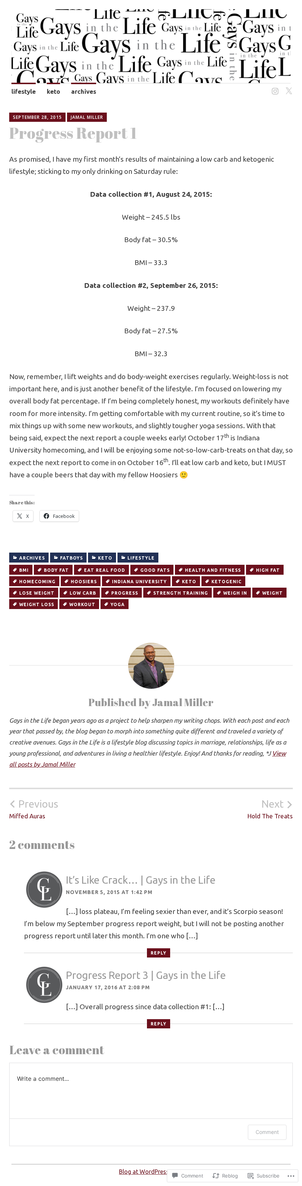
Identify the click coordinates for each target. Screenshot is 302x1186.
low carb (83, 593)
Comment (267, 1132)
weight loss (36, 604)
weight (272, 593)
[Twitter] (287, 87)
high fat (268, 570)
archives (83, 91)
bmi (24, 570)
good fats (155, 570)
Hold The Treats (270, 808)
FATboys (71, 558)
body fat (56, 570)
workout (82, 604)
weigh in (235, 593)
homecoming (37, 581)
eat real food (104, 570)
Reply (158, 952)
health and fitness (213, 570)
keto (53, 91)
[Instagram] (274, 87)
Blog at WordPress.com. (151, 1171)
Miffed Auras (33, 808)
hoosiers (84, 581)
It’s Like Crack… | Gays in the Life (140, 880)
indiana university (139, 581)
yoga (117, 604)
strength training (180, 593)
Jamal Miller (87, 117)
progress (124, 593)
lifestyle (23, 91)
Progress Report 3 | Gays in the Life (146, 975)
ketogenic (226, 581)
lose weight (37, 593)
